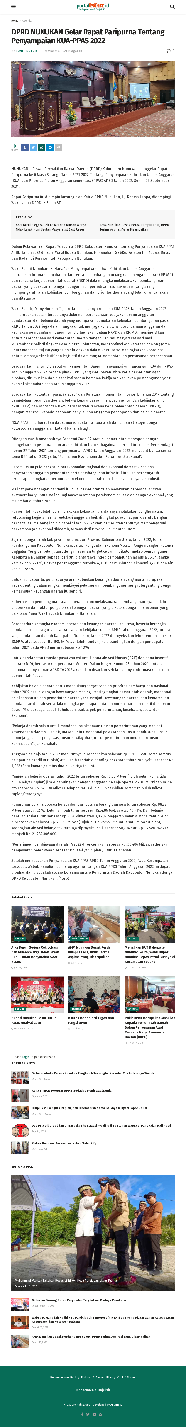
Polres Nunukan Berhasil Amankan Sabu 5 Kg (64, 1143)
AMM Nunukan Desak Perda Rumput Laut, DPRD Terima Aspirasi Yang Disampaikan (89, 952)
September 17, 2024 (44, 1306)
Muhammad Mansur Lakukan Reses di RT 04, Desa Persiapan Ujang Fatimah (66, 1281)
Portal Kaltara (81, 1404)
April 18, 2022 (41, 1327)
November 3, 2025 (27, 1286)
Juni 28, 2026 (20, 967)
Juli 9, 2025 (40, 1131)
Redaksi (86, 1377)
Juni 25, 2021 (40, 1096)
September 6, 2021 (55, 51)
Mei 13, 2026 (76, 963)
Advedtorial (80, 938)
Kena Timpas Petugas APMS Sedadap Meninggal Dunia (72, 1090)
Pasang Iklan (104, 1377)
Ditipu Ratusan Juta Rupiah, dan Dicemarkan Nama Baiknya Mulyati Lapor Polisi (89, 1108)
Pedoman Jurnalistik (63, 1377)
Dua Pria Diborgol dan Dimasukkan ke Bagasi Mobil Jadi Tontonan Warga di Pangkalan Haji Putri (101, 1125)
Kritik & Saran (126, 1377)
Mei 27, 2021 (40, 1149)
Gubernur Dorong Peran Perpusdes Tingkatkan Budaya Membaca (79, 1300)
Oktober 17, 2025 (79, 1028)
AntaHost (116, 1404)
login (25, 1057)
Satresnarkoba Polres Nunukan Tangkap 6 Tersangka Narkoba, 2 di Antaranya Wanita (93, 1073)
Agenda (27, 20)
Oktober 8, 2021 (42, 1079)
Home (14, 20)
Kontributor (26, 51)
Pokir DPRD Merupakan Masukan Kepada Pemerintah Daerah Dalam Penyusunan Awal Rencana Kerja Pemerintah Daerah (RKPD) (150, 1027)
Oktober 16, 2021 (43, 1113)
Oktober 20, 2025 (136, 967)
